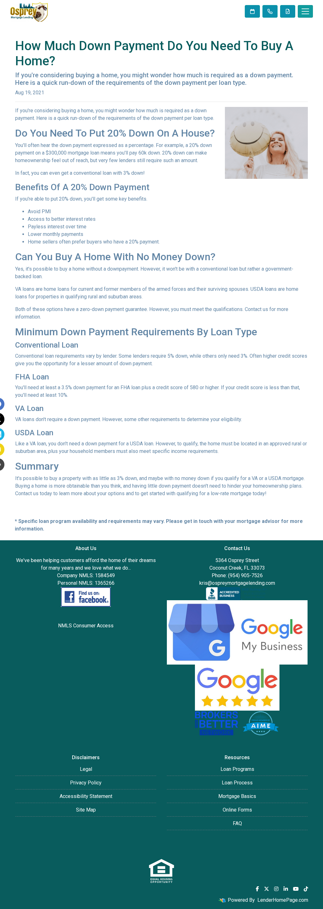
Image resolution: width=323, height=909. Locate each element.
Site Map (86, 810)
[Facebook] (257, 888)
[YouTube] (296, 888)
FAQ (237, 823)
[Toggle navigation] (305, 11)
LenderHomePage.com (282, 900)
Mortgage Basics (237, 796)
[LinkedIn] (286, 888)
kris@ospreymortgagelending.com (237, 583)
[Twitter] (266, 888)
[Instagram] (276, 888)
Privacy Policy (86, 783)
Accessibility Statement (86, 796)
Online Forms (237, 810)
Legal (86, 769)
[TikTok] (306, 888)
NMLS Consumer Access (86, 626)
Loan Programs (237, 769)
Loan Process (237, 783)
